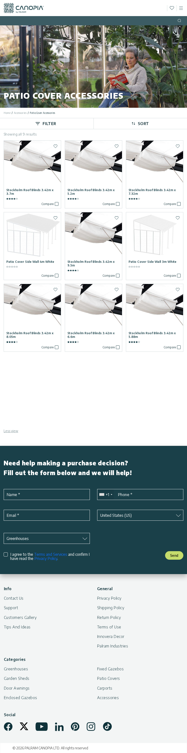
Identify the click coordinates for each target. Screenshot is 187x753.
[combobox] (105, 494)
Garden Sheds (16, 678)
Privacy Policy (45, 558)
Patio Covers (108, 678)
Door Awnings (17, 688)
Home (7, 112)
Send (174, 555)
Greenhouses (16, 668)
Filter (49, 123)
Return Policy (109, 617)
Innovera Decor (110, 636)
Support (11, 607)
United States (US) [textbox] (116, 515)
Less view (11, 431)
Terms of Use (109, 627)
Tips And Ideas (17, 627)
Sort (143, 123)
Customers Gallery (20, 617)
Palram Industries (112, 646)
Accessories (20, 112)
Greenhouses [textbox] (18, 538)
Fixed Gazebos (110, 668)
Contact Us (14, 598)
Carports (104, 688)
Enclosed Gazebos (20, 697)
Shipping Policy (110, 607)
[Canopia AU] (24, 8)
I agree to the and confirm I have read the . (50, 556)
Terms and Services (50, 554)
